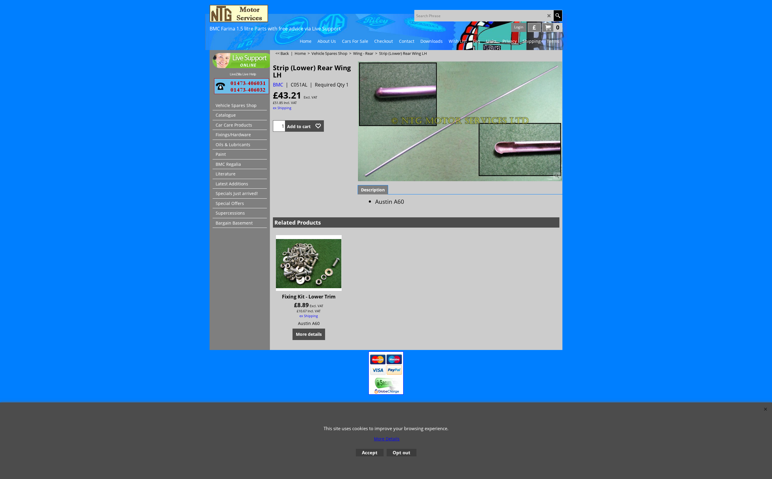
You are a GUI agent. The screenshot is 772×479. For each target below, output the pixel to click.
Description (373, 190)
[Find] (557, 15)
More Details (387, 439)
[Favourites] (318, 126)
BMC (278, 84)
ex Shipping (282, 108)
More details (309, 334)
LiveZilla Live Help (243, 74)
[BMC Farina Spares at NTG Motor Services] (262, 13)
